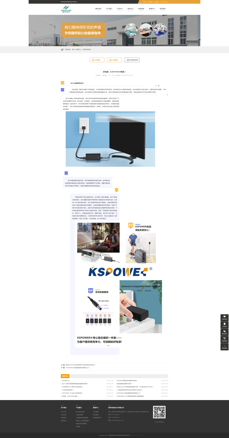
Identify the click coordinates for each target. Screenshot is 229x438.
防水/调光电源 (80, 411)
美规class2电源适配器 (82, 420)
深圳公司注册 (91, 435)
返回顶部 (224, 348)
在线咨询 (224, 319)
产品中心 (145, 2)
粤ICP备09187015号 (136, 435)
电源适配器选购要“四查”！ (125, 383)
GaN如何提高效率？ (68, 390)
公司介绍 (63, 411)
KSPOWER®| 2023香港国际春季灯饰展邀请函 (130, 396)
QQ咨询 (224, 326)
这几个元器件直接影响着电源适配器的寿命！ (75, 383)
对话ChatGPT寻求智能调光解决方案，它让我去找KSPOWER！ (135, 387)
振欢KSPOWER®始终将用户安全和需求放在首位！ (81, 365)
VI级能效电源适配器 (82, 417)
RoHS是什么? (66, 380)
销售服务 (141, 10)
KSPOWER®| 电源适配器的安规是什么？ (78, 367)
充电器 (78, 426)
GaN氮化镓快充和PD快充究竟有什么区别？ (130, 390)
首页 (73, 49)
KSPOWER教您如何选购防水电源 (127, 380)
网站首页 (98, 10)
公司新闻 (97, 60)
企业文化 (63, 414)
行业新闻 (115, 60)
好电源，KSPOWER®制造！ (70, 396)
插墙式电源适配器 (81, 423)
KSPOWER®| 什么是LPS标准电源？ (72, 393)
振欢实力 (131, 10)
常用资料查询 (87, 49)
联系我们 (151, 2)
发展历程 (63, 420)
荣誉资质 (63, 417)
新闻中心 (152, 10)
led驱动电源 (79, 414)
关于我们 (109, 10)
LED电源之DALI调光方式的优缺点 (72, 387)
